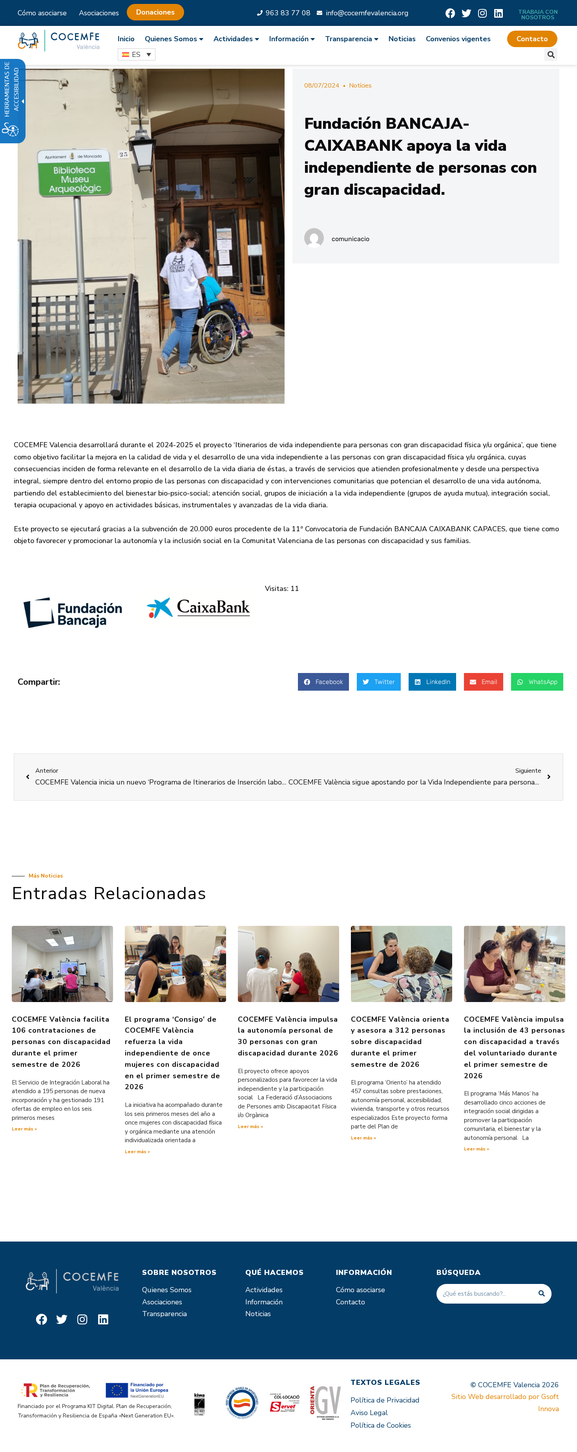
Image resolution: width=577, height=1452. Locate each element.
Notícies (360, 85)
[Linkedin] (499, 13)
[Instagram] (483, 13)
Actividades (264, 1290)
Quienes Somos (167, 1290)
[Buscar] (541, 1294)
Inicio (126, 39)
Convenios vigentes (458, 39)
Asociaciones (99, 13)
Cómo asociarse (42, 13)
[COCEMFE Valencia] (58, 40)
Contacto (350, 1302)
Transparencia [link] (348, 39)
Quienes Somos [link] (171, 39)
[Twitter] (466, 13)
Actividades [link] (233, 39)
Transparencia (164, 1314)
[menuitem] (129, 39)
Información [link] (289, 39)
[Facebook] (450, 13)
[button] (532, 39)
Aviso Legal (369, 1412)
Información (264, 1302)
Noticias (402, 39)
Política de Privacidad (385, 1400)
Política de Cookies (381, 1425)
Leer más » (24, 1129)
